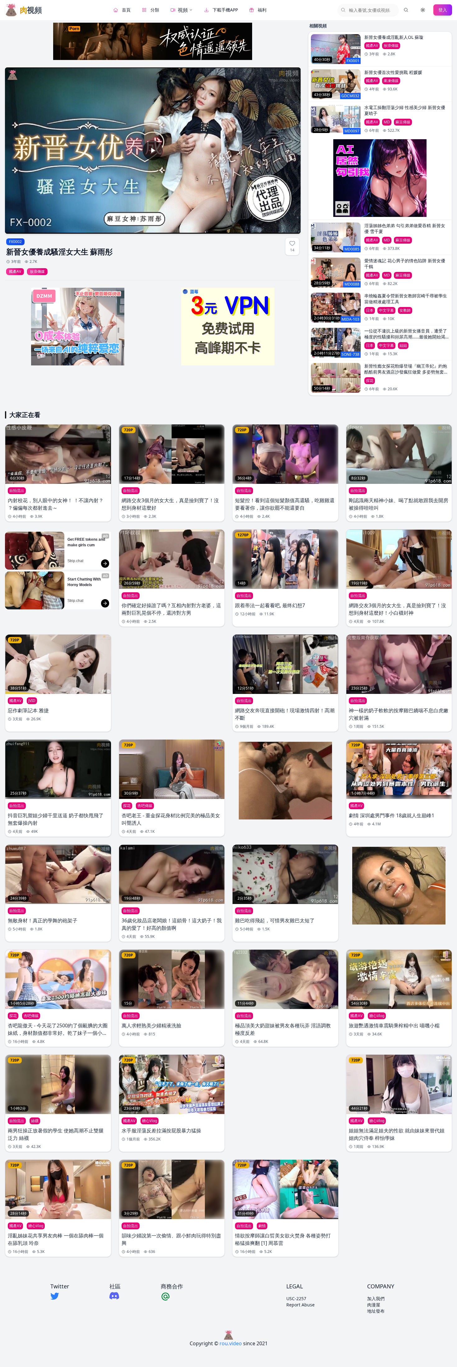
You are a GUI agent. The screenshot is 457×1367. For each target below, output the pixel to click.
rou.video (230, 1343)
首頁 (126, 10)
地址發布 (376, 1311)
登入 (442, 10)
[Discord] (115, 1296)
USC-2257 (296, 1298)
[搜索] (406, 10)
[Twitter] (59, 1296)
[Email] (172, 1296)
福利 (262, 10)
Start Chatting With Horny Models (84, 582)
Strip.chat (75, 561)
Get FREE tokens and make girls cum (86, 542)
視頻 (183, 10)
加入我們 (376, 1298)
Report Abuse (300, 1305)
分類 (154, 10)
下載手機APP (225, 10)
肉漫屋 (373, 1305)
